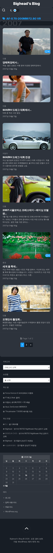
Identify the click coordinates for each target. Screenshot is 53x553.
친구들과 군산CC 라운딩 (23, 441)
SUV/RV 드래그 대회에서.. (17, 109)
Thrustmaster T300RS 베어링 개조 (18, 411)
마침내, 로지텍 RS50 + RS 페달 (17, 402)
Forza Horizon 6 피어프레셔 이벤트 (19, 393)
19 (26, 475)
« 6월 (5, 486)
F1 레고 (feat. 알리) (12, 398)
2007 (12, 23)
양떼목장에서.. (11, 62)
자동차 (5, 153)
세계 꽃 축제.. (10, 266)
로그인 (7, 498)
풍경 (4, 262)
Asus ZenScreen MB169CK (16, 407)
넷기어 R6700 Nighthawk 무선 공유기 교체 (30, 429)
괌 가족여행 (13, 424)
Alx (38, 542)
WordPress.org (11, 511)
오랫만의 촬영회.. (12, 319)
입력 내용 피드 (11, 502)
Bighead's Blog (26, 3)
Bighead (8, 429)
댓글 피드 (9, 507)
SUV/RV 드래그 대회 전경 (16, 157)
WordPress (22, 542)
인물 (4, 58)
